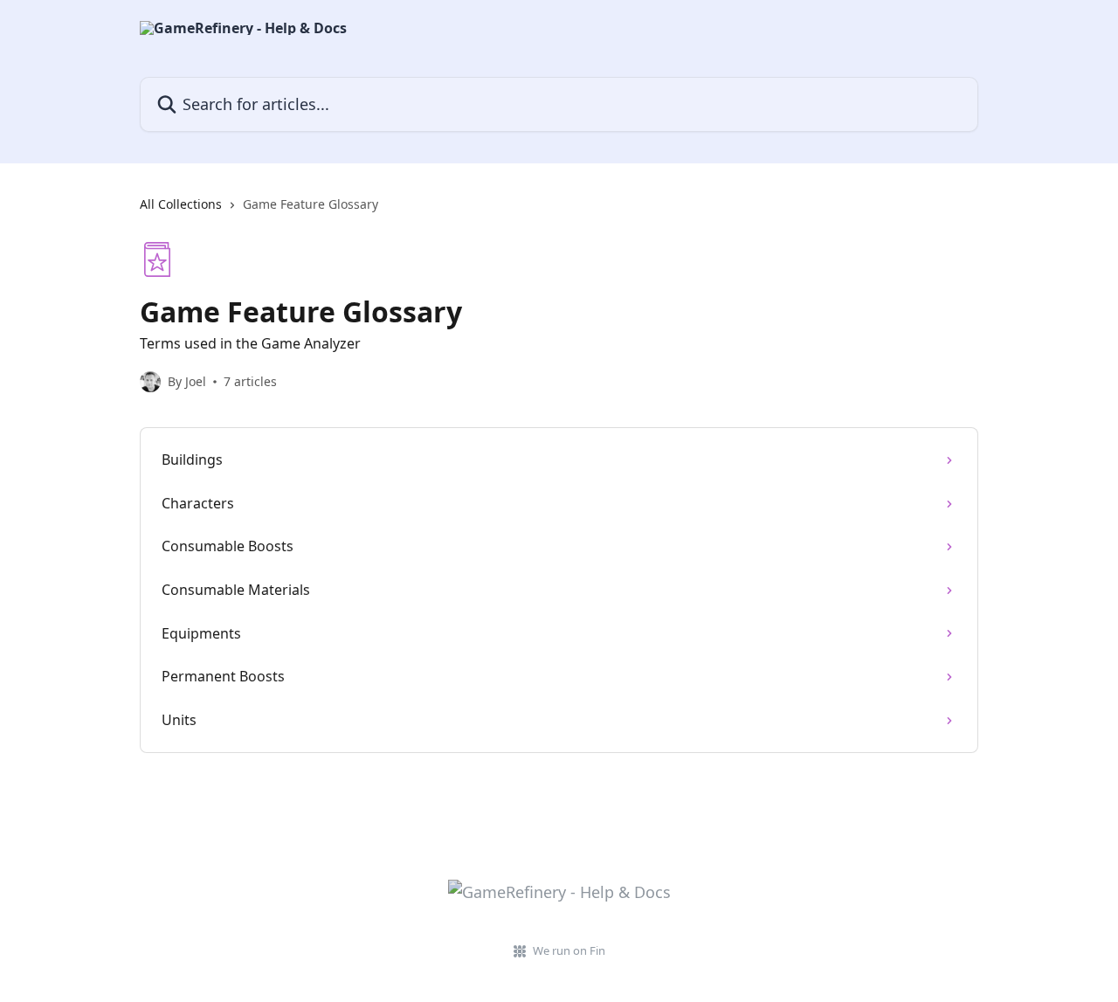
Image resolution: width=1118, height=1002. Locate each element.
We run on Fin (569, 950)
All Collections (181, 204)
